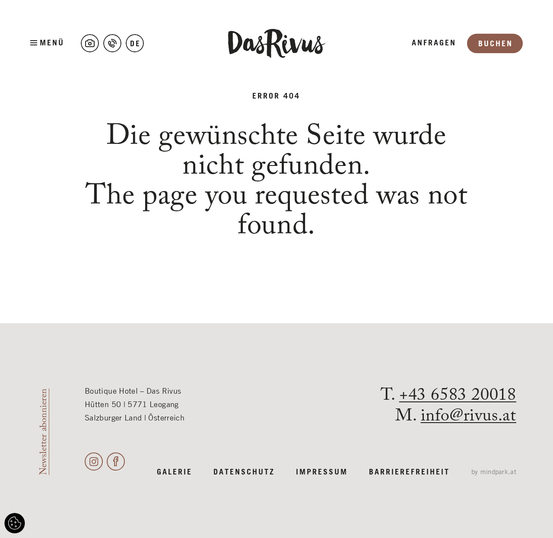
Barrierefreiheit (409, 472)
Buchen (495, 44)
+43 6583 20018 (457, 395)
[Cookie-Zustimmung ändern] (14, 523)
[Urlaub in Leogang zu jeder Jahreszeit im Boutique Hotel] (90, 43)
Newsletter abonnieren (44, 431)
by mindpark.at (493, 472)
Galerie (174, 472)
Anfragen (434, 43)
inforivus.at (468, 416)
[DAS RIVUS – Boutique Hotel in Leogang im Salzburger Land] (276, 43)
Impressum (322, 472)
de (135, 44)
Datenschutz (244, 472)
